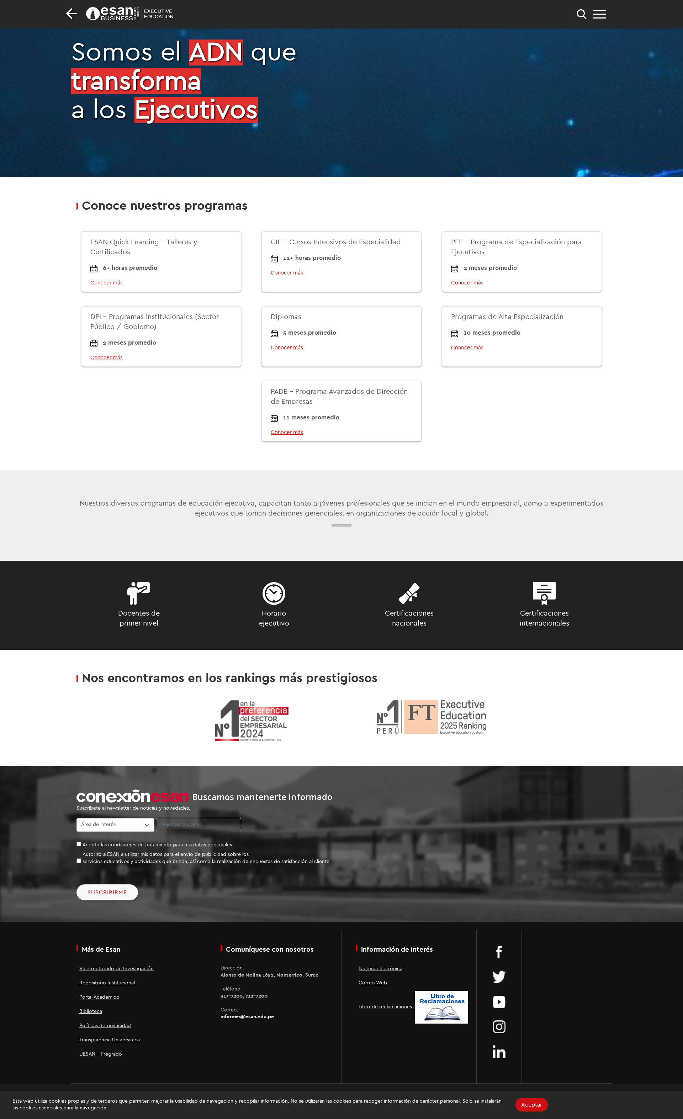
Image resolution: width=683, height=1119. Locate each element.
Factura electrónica (380, 968)
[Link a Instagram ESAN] (499, 1026)
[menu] (599, 14)
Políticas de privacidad (105, 1025)
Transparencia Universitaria (109, 1039)
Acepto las (157, 844)
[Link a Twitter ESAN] (499, 976)
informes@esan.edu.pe (247, 1016)
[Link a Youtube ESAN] (499, 1001)
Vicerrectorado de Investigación (116, 968)
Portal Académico (99, 997)
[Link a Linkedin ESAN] (499, 1051)
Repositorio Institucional (107, 983)
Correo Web (373, 983)
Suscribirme (107, 892)
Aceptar (531, 1105)
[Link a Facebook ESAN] (499, 952)
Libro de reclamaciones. (387, 1006)
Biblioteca (90, 1011)
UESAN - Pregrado (100, 1054)
